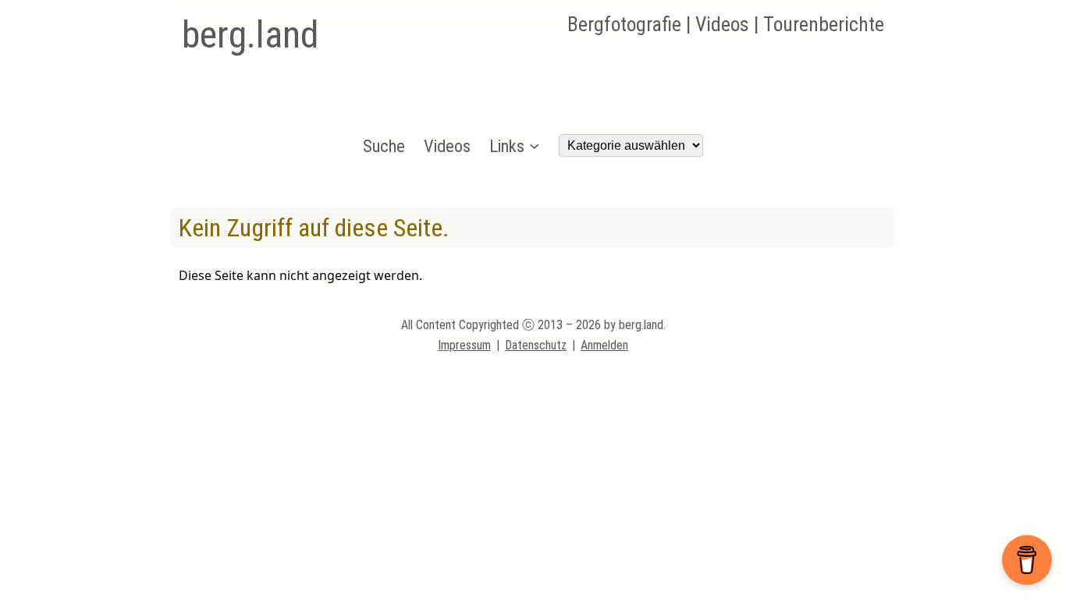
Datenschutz (536, 345)
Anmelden (604, 345)
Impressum (464, 345)
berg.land (250, 34)
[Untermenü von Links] (534, 145)
